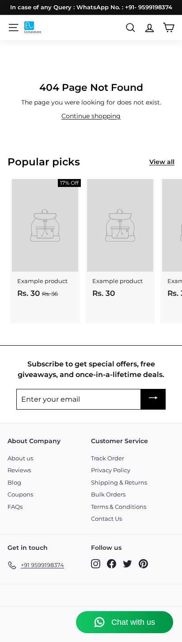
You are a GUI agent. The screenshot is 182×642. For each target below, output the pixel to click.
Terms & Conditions (118, 506)
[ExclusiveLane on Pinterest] (143, 563)
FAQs (15, 506)
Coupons (20, 494)
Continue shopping (91, 116)
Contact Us (106, 518)
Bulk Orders (108, 494)
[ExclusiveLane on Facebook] (111, 563)
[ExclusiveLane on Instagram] (95, 563)
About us (20, 458)
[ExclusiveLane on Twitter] (127, 563)
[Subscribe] (153, 399)
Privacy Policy (110, 470)
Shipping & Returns (119, 482)
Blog (14, 482)
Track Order (107, 458)
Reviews (19, 470)
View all (161, 162)
